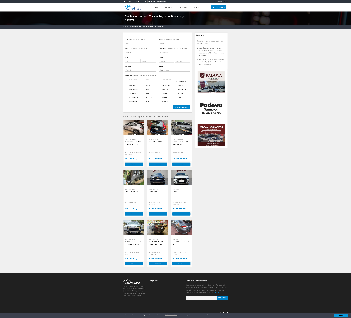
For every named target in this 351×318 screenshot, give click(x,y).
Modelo (136, 48)
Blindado (180, 97)
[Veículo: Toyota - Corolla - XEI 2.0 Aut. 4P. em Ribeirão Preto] (181, 227)
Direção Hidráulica (133, 89)
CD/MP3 (147, 89)
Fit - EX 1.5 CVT (155, 142)
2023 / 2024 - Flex (153, 189)
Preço (161, 57)
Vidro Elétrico (132, 85)
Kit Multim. (148, 93)
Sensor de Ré (165, 89)
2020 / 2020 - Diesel (130, 139)
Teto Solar (180, 93)
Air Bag (147, 79)
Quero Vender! (219, 7)
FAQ (227, 1)
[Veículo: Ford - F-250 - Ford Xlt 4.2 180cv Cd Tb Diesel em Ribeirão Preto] (133, 227)
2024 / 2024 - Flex (177, 239)
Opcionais (140, 75)
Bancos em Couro (182, 89)
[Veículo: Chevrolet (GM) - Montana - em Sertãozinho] (157, 177)
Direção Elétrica (165, 101)
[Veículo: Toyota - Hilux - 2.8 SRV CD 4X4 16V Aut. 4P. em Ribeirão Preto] (181, 127)
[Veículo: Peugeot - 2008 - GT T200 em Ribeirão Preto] (133, 177)
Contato (197, 7)
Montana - (153, 192)
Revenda (128, 66)
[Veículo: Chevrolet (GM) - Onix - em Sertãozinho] (181, 177)
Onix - (175, 192)
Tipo (135, 39)
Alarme (147, 101)
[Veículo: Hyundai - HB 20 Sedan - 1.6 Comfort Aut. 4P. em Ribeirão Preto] (157, 227)
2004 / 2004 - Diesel (130, 239)
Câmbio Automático (181, 81)
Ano (126, 57)
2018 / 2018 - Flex (153, 139)
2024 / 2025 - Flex (130, 189)
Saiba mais (217, 292)
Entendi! (341, 315)
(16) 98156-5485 (142, 1)
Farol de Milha (165, 93)
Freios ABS (148, 85)
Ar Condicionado (133, 79)
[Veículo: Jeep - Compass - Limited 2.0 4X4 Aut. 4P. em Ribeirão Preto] (133, 127)
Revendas (219, 1)
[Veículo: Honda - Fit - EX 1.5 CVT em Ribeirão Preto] (157, 127)
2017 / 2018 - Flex (153, 239)
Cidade (161, 66)
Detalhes (134, 164)
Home (156, 7)
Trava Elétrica (132, 93)
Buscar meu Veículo (182, 107)
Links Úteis (182, 7)
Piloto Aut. (180, 85)
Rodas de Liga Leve (166, 79)
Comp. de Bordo (149, 97)
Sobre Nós (168, 7)
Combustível (173, 48)
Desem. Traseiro (133, 101)
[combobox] (140, 43)
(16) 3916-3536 (130, 1)
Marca (169, 39)
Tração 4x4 (164, 97)
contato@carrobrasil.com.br (158, 1)
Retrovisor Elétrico (166, 85)
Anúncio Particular (155, 152)
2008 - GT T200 (131, 192)
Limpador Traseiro (133, 97)
